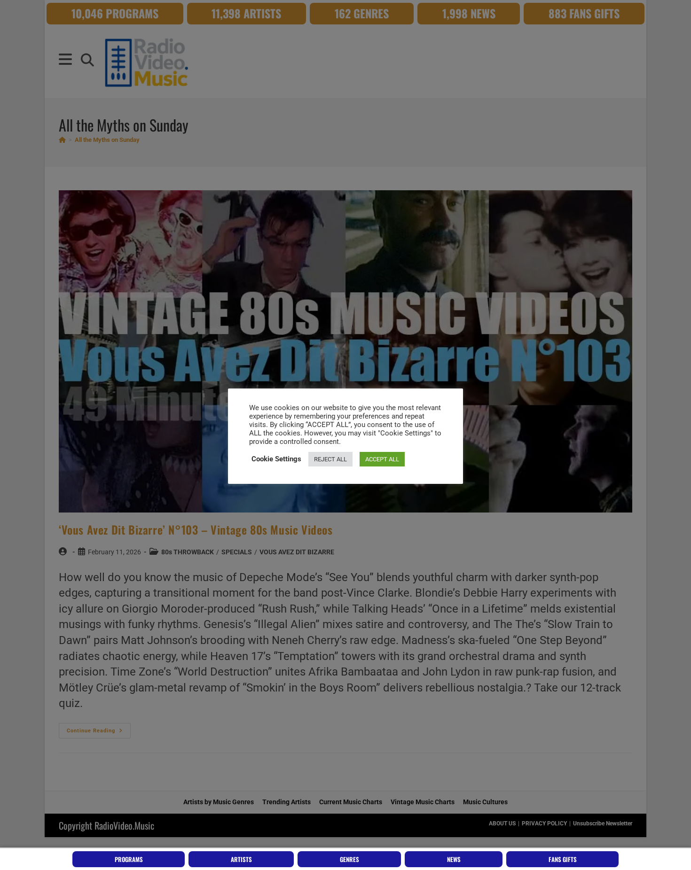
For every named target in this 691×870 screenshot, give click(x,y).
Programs (129, 859)
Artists (241, 859)
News (454, 859)
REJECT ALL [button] (330, 459)
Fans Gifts (563, 859)
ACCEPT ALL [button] (382, 459)
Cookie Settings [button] (276, 459)
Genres (349, 859)
